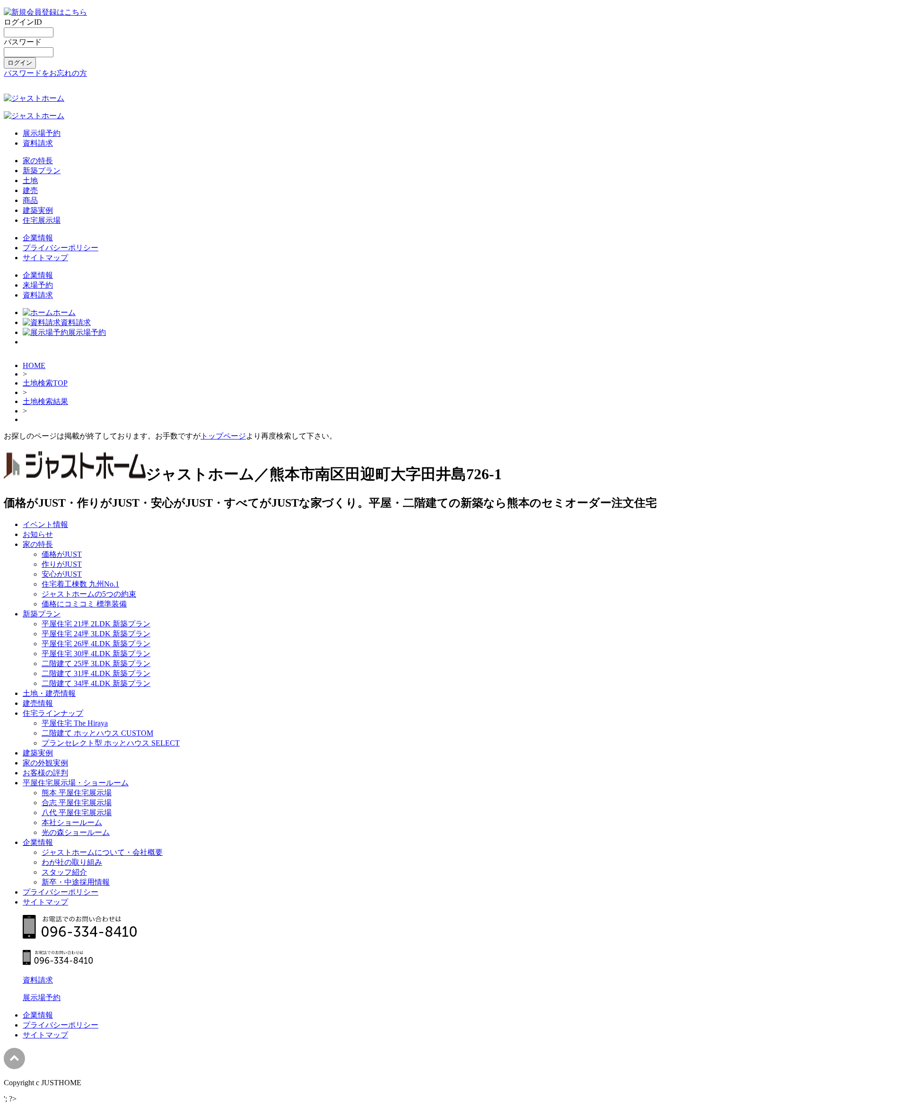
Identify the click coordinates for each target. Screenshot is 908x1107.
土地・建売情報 (49, 693)
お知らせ (38, 534)
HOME (34, 365)
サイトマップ (45, 258)
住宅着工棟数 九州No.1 (80, 584)
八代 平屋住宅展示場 (77, 812)
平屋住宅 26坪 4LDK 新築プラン (96, 644)
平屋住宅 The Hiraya (75, 723)
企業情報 (38, 238)
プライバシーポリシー (60, 248)
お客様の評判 (45, 773)
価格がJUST (62, 554)
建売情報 (38, 703)
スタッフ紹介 (64, 872)
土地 (30, 180)
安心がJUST (62, 574)
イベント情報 (45, 524)
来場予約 (38, 285)
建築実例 (38, 210)
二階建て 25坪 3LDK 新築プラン (96, 663)
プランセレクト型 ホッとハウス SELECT (111, 743)
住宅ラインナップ (53, 713)
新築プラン (42, 171)
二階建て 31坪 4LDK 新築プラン (96, 673)
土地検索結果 (45, 401)
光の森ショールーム (76, 832)
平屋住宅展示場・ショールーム (76, 783)
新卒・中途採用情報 (76, 882)
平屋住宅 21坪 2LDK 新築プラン (96, 624)
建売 (30, 190)
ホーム (64, 312)
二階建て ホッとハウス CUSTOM (97, 733)
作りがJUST (62, 564)
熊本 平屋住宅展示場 (77, 793)
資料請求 (38, 143)
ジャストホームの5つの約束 (89, 594)
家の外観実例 (45, 763)
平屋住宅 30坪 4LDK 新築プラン (96, 654)
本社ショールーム (72, 822)
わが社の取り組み (72, 862)
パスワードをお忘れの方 (45, 73)
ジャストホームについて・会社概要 (102, 852)
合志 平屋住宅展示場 (77, 803)
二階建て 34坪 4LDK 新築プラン (96, 683)
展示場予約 (42, 133)
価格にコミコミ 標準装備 (84, 604)
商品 (30, 200)
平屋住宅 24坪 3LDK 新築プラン (96, 634)
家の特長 (38, 161)
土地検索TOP (45, 383)
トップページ (223, 436)
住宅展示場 (42, 220)
